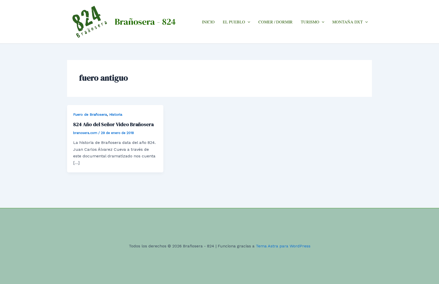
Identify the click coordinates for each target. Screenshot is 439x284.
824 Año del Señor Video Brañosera (113, 124)
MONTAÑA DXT (347, 21)
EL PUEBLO (234, 21)
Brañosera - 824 (145, 22)
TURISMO (310, 21)
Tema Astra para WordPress (283, 246)
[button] (247, 22)
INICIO (208, 21)
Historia (115, 114)
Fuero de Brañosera (90, 114)
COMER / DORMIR (275, 21)
